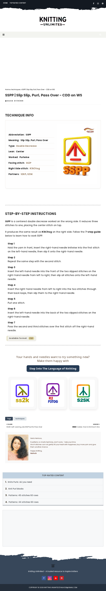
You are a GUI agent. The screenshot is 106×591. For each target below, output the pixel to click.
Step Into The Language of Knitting (53, 368)
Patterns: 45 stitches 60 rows (23, 495)
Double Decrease (26, 145)
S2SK (30, 174)
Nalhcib (10, 101)
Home (5, 3)
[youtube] (56, 578)
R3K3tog (35, 168)
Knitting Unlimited (51, 587)
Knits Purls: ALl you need (20, 482)
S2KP (23, 174)
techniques (15, 89)
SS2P (28, 162)
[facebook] (93, 3)
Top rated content (18, 3)
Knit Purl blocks (16, 488)
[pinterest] (102, 3)
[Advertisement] (53, 61)
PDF (31, 338)
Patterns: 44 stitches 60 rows (24, 502)
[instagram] (98, 3)
